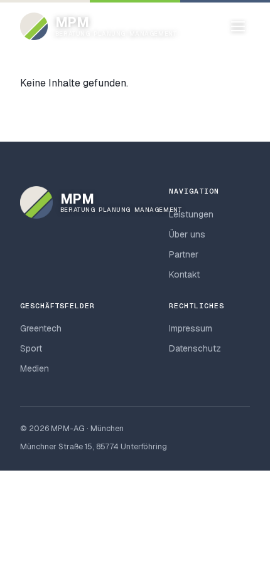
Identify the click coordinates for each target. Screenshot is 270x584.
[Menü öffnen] (238, 26)
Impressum (190, 328)
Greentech (41, 328)
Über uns (187, 234)
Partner (183, 254)
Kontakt (184, 274)
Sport (31, 348)
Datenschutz (195, 348)
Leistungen (191, 214)
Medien (34, 368)
